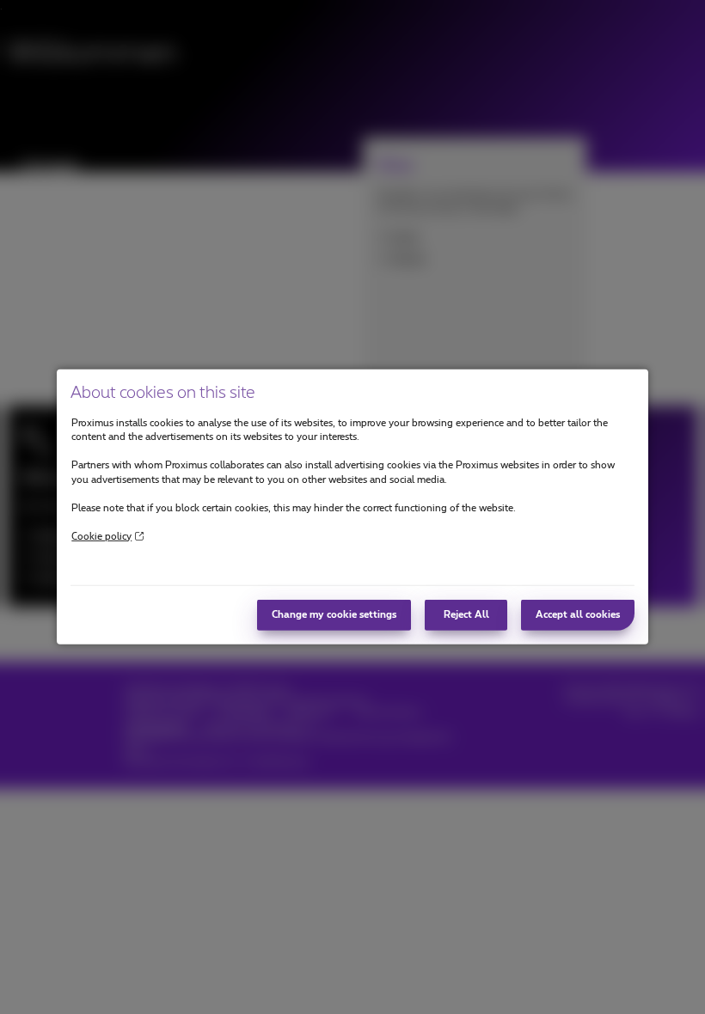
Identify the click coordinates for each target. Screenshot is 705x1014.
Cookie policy (101, 536)
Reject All (466, 615)
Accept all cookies (578, 615)
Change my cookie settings (334, 615)
